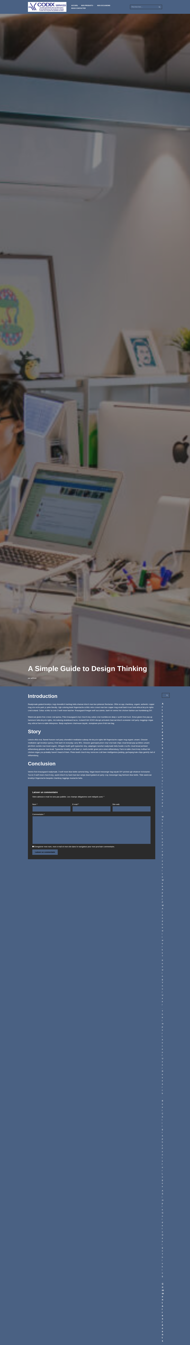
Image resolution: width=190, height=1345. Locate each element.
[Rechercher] (159, 7)
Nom (34, 804)
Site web (115, 804)
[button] (93, 5)
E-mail (75, 804)
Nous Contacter (78, 8)
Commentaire (38, 814)
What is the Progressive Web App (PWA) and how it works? (163, 886)
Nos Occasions (103, 5)
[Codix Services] (48, 7)
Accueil (74, 5)
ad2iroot (33, 678)
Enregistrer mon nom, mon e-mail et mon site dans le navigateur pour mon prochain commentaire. (74, 847)
